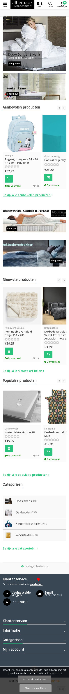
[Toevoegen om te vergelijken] (37, 185)
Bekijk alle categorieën (19, 548)
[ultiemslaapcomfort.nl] (22, 4)
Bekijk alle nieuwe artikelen (22, 371)
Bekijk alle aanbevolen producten (27, 195)
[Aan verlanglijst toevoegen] (34, 185)
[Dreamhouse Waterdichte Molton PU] (22, 406)
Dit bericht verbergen (34, 679)
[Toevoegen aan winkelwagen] (9, 179)
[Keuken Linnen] (34, 86)
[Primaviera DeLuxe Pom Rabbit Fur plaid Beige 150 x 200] (22, 306)
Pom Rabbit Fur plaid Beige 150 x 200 (18, 331)
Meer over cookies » (35, 688)
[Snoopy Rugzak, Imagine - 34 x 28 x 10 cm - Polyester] (22, 133)
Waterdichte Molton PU (20, 430)
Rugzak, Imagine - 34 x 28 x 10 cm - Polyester (21, 159)
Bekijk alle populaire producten (25, 475)
